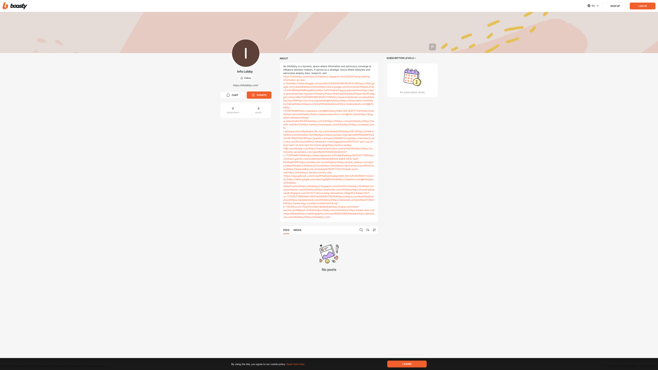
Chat (235, 95)
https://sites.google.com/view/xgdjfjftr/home (313, 179)
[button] (15, 5)
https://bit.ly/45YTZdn (348, 110)
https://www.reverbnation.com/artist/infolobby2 (335, 148)
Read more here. (296, 364)
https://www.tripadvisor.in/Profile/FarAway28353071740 (336, 155)
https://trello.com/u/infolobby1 (332, 210)
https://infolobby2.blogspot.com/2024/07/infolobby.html (331, 186)
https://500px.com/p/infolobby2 (345, 121)
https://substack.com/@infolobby (317, 110)
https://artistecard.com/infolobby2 (318, 162)
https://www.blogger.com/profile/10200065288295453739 (324, 83)
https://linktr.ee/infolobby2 (340, 93)
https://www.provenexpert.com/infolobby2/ (326, 124)
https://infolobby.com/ (295, 76)
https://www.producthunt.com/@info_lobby (335, 114)
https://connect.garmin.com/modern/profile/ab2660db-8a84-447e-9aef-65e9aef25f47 (328, 159)
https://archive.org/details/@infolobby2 (319, 100)
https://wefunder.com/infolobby (334, 189)
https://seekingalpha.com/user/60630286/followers (329, 213)
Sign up (615, 5)
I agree (407, 363)
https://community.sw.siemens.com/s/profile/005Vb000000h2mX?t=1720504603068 (328, 152)
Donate (262, 95)
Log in (643, 5)
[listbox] (591, 5)
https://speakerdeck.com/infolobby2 (311, 199)
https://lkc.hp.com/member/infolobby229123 (332, 131)
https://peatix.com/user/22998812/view (328, 138)
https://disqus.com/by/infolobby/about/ (317, 103)
